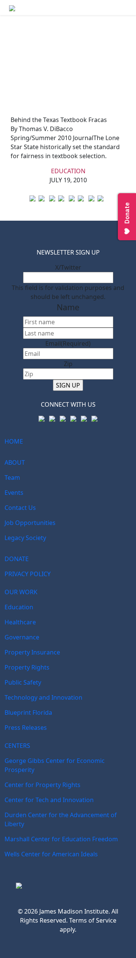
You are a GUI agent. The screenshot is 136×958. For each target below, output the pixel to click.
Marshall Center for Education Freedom (61, 839)
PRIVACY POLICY (28, 574)
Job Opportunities (30, 523)
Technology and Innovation (43, 697)
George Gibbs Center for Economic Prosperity (55, 765)
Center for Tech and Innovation (49, 800)
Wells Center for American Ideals (51, 854)
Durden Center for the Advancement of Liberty (61, 819)
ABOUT (15, 462)
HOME (14, 441)
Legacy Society (25, 538)
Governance (22, 637)
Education (68, 171)
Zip (68, 364)
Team (12, 477)
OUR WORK (21, 592)
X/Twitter (68, 267)
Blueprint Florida (28, 712)
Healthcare (20, 622)
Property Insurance (32, 652)
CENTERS (17, 745)
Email (68, 343)
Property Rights (27, 667)
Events (14, 492)
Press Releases (26, 727)
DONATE (17, 559)
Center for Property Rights (42, 785)
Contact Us (20, 507)
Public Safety (23, 682)
